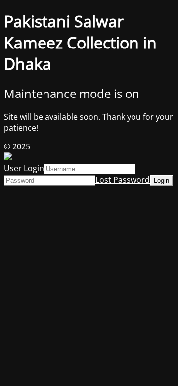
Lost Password (122, 179)
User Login (24, 168)
